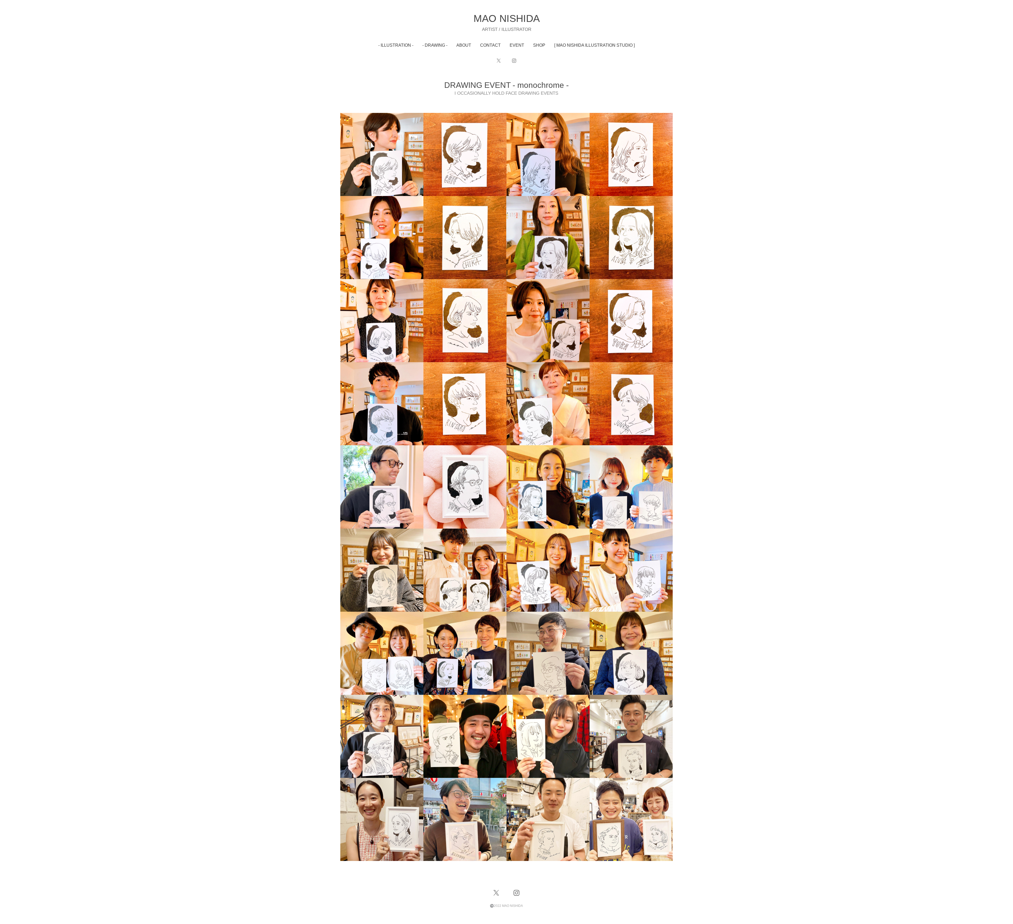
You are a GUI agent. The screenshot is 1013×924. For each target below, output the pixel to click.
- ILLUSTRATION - (395, 45)
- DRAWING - (434, 45)
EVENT (517, 45)
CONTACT (490, 45)
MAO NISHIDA (507, 18)
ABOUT (463, 45)
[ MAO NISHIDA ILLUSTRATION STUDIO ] (594, 45)
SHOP (539, 45)
